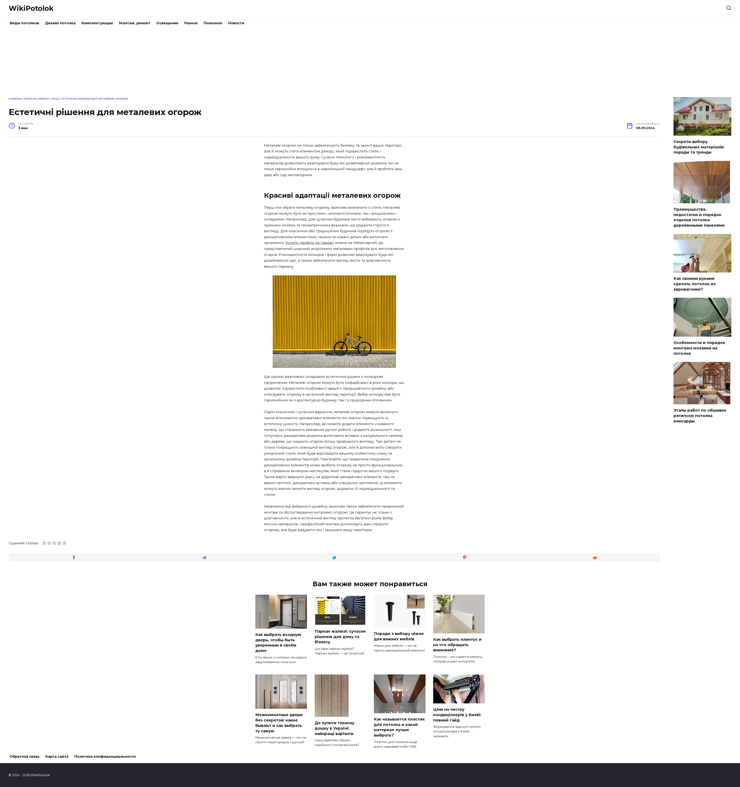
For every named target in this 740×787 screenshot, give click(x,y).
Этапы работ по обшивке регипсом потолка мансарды (700, 415)
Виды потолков (24, 23)
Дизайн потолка (60, 23)
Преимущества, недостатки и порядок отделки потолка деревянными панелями (699, 217)
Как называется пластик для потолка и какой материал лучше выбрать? (399, 727)
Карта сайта (56, 756)
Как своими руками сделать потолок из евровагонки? (695, 283)
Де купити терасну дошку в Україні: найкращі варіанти (334, 728)
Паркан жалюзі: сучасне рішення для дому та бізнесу (340, 636)
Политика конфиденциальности (105, 756)
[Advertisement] (370, 62)
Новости (236, 23)
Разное (191, 23)
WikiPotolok (31, 8)
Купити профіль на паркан (310, 243)
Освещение (167, 23)
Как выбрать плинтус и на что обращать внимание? (457, 644)
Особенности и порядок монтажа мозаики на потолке (699, 348)
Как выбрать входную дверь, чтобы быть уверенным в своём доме (278, 642)
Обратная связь (25, 756)
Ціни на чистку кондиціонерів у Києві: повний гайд (457, 714)
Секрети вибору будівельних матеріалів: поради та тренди (699, 147)
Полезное (213, 23)
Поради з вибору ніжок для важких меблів (399, 636)
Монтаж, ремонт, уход (41, 98)
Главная (15, 98)
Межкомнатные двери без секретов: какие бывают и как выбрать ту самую (279, 722)
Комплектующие (97, 23)
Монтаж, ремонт (135, 23)
